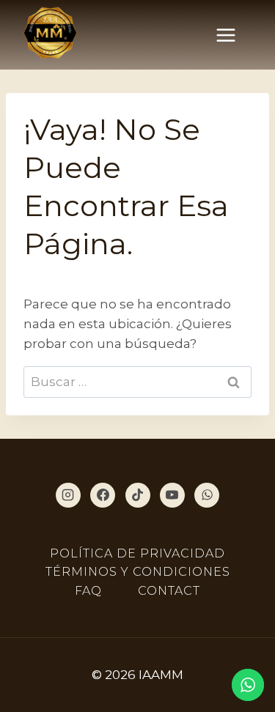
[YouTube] (172, 495)
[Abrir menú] (233, 35)
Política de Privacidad (137, 553)
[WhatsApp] (206, 495)
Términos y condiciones (137, 572)
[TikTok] (137, 495)
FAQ (88, 591)
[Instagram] (68, 495)
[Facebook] (102, 495)
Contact (169, 591)
